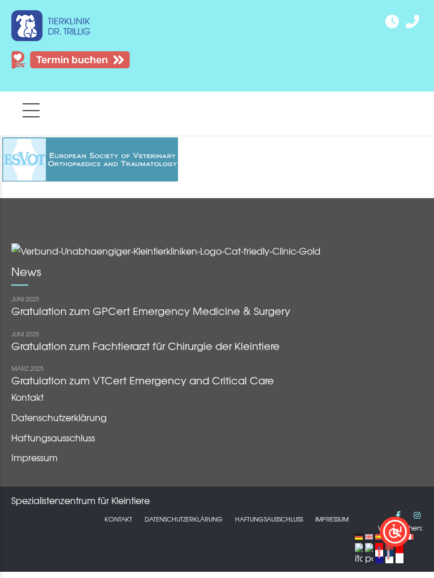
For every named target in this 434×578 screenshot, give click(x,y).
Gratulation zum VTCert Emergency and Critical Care (142, 380)
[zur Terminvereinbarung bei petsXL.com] (70, 76)
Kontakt (27, 397)
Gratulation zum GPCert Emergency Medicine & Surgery (150, 310)
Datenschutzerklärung (59, 417)
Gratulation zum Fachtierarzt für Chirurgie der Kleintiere (145, 345)
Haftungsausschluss (53, 437)
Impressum (34, 457)
